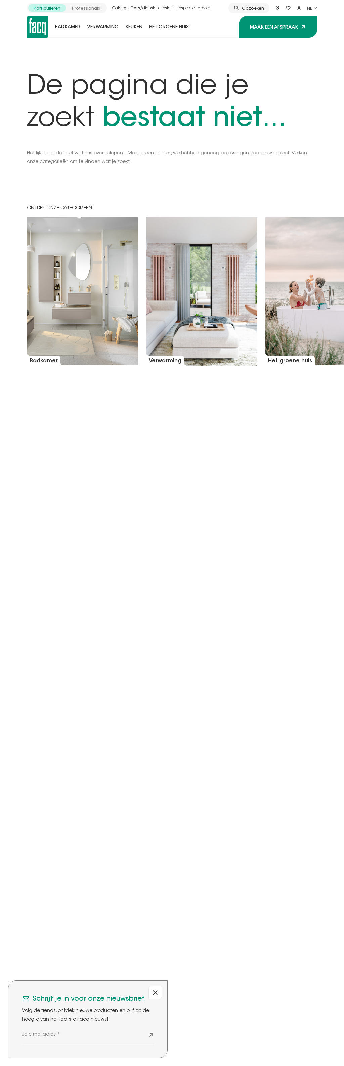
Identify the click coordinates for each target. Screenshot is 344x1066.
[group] (67, 8)
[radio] (47, 8)
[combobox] (312, 8)
